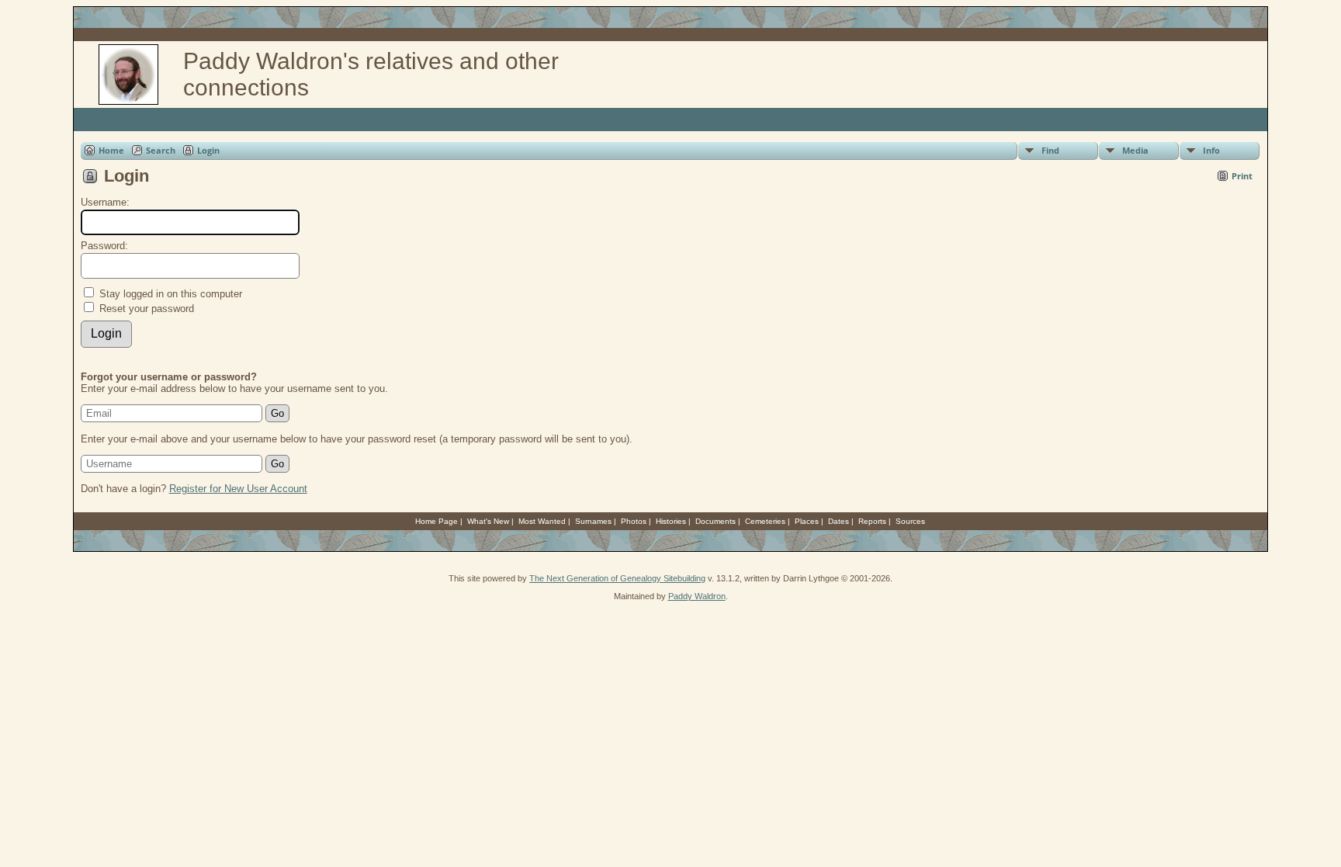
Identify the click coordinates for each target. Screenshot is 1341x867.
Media (1135, 150)
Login (208, 150)
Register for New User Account (238, 488)
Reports (872, 521)
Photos (633, 521)
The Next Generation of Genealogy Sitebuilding (617, 578)
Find (1050, 150)
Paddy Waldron (697, 596)
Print (1242, 176)
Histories (671, 521)
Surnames (593, 521)
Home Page (436, 521)
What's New (488, 521)
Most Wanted (542, 521)
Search (160, 150)
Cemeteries (765, 521)
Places (807, 521)
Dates (838, 521)
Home (111, 150)
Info (1211, 150)
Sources (910, 521)
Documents (715, 521)
